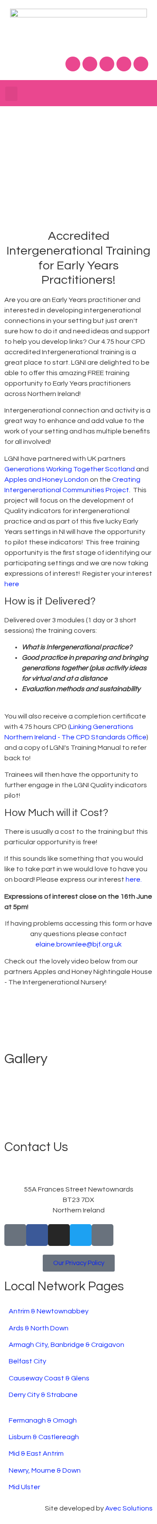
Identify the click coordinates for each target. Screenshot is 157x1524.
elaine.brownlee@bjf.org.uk (78, 944)
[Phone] (15, 1235)
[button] (11, 94)
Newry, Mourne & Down (45, 1470)
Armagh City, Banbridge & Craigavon (66, 1344)
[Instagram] (106, 64)
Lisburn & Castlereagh (44, 1436)
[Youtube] (123, 64)
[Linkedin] (140, 64)
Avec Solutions (129, 1508)
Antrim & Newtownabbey (49, 1311)
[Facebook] (72, 64)
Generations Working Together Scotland (69, 469)
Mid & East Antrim (36, 1453)
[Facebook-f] (37, 1235)
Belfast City (27, 1361)
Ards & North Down (38, 1328)
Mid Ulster (24, 1487)
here (12, 584)
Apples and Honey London (46, 479)
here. (134, 879)
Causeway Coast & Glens (49, 1378)
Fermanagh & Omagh (43, 1420)
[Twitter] (89, 64)
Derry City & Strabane (43, 1394)
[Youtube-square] (102, 1235)
